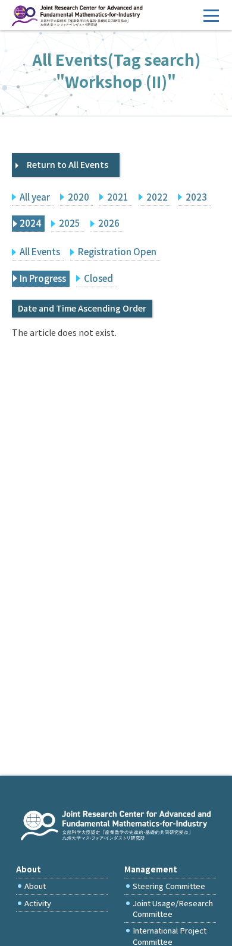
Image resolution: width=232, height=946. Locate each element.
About (35, 885)
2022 (157, 197)
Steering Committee (169, 885)
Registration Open (117, 251)
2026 (109, 223)
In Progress (43, 278)
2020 (78, 197)
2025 (69, 223)
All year (35, 197)
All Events (40, 251)
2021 (117, 197)
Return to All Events (67, 164)
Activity (37, 903)
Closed (98, 278)
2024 (30, 223)
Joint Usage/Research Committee (173, 908)
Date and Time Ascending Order (82, 308)
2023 (196, 197)
